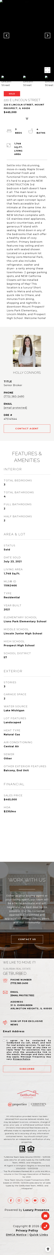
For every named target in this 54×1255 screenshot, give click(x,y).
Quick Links (38, 1235)
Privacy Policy (21, 1059)
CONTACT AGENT (27, 428)
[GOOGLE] (43, 1200)
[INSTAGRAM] (19, 1200)
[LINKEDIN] (27, 1200)
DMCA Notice (16, 1235)
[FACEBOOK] (11, 1200)
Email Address (14, 1031)
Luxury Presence (36, 1210)
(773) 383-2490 (14, 396)
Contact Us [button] (27, 939)
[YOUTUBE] (35, 1200)
